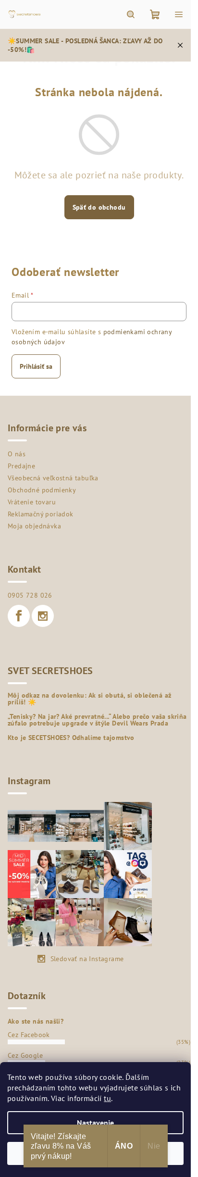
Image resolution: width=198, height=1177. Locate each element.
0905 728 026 (30, 595)
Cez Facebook (29, 1034)
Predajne (21, 466)
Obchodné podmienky (42, 490)
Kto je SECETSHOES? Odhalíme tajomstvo (71, 737)
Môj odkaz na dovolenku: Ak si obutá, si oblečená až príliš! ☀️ (89, 698)
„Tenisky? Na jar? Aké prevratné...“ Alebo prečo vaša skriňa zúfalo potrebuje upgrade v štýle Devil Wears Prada (97, 719)
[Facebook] (19, 616)
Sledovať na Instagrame (87, 958)
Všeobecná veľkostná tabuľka (53, 478)
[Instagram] (43, 616)
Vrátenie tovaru (32, 502)
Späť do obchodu (99, 207)
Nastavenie (95, 1122)
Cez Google (25, 1055)
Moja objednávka (34, 526)
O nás (16, 454)
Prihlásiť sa (36, 366)
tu (107, 1098)
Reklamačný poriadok (41, 514)
